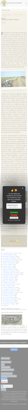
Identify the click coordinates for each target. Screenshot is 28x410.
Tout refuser (14, 215)
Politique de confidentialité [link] (14, 220)
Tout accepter (14, 212)
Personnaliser (14, 217)
